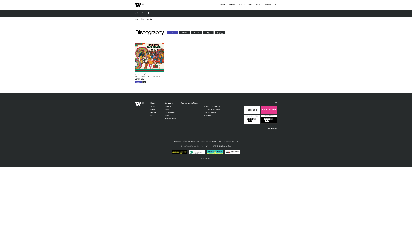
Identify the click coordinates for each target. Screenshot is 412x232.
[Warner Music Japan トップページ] (140, 5)
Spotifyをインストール (218, 141)
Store (258, 4)
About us (168, 107)
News (250, 4)
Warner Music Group (189, 103)
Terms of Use (195, 146)
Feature (242, 4)
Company (267, 4)
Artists (222, 4)
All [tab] (172, 33)
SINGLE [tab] (184, 33)
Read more (138, 82)
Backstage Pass (170, 118)
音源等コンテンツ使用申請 (212, 106)
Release (232, 4)
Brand (152, 103)
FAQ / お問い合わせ (210, 112)
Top (136, 19)
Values (167, 109)
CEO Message (169, 112)
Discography (146, 19)
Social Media (272, 128)
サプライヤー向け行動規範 (212, 109)
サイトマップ (208, 103)
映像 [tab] (208, 33)
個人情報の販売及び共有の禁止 (197, 141)
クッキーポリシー (206, 146)
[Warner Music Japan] (140, 104)
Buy (144, 82)
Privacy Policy (185, 146)
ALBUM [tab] (196, 33)
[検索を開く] (275, 4)
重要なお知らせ (208, 116)
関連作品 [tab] (220, 33)
